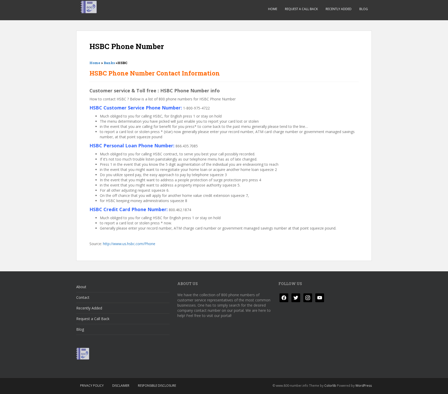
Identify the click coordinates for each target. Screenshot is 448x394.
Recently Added (339, 9)
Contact (82, 297)
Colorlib (330, 385)
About (81, 286)
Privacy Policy (92, 385)
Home (272, 9)
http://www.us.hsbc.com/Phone (129, 243)
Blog (363, 9)
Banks (109, 62)
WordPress (363, 385)
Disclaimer (120, 385)
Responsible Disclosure (157, 385)
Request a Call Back (301, 9)
